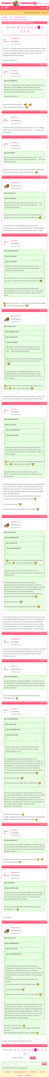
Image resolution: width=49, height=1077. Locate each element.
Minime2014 (15, 183)
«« (18, 27)
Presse (20, 1075)
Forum (11, 17)
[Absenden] (6, 7)
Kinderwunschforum (20, 17)
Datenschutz (34, 1072)
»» (28, 31)
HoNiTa (13, 117)
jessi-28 (13, 70)
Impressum (7, 1072)
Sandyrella (14, 38)
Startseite (4, 17)
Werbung (28, 1075)
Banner (43, 1072)
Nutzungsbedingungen (20, 1072)
